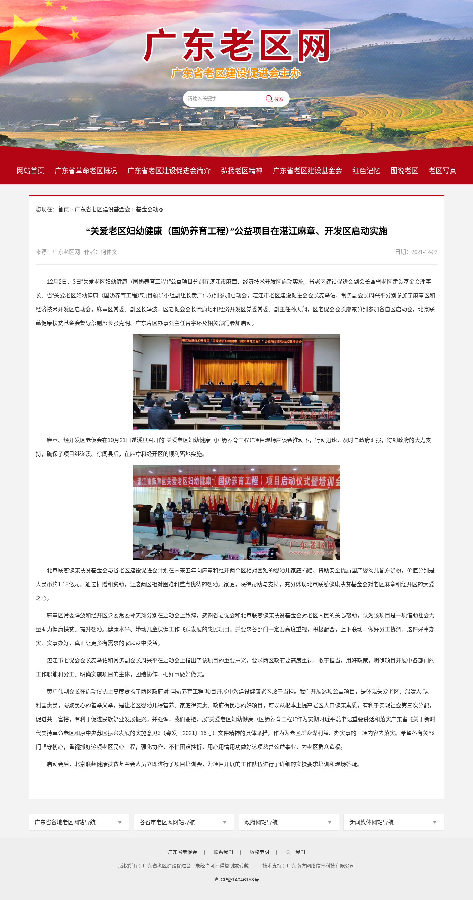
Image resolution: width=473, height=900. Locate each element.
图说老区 (404, 171)
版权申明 (259, 852)
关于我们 (295, 852)
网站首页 (30, 171)
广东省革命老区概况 (86, 171)
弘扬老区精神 (241, 171)
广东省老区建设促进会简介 (169, 171)
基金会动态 (150, 209)
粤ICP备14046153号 (236, 879)
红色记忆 (366, 171)
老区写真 (442, 171)
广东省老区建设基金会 (307, 171)
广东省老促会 (182, 852)
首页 (63, 209)
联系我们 (223, 852)
